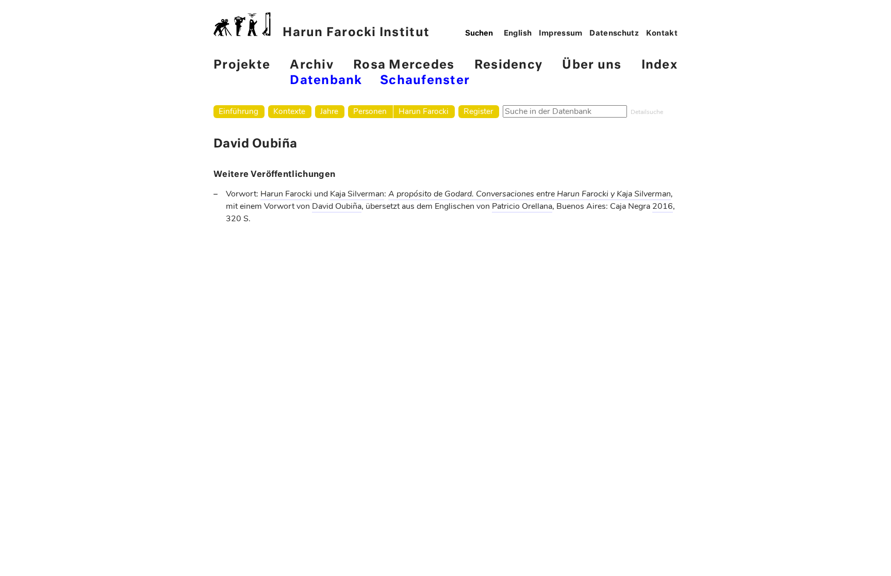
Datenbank (326, 81)
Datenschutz (614, 33)
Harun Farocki (424, 111)
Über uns (591, 65)
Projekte (241, 65)
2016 (662, 206)
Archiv (312, 65)
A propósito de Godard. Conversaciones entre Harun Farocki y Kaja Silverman (529, 194)
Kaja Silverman (357, 194)
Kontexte (289, 111)
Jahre (329, 111)
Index (659, 65)
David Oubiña (336, 206)
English (518, 33)
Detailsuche (647, 112)
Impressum (561, 33)
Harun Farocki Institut (356, 33)
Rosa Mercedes (403, 65)
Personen (370, 111)
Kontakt (662, 33)
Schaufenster (425, 81)
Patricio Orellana (522, 206)
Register (478, 111)
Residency (508, 65)
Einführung (238, 111)
